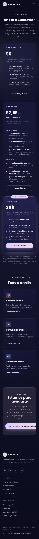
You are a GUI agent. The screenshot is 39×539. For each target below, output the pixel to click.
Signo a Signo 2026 (10, 516)
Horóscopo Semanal (11, 505)
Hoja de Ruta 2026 (10, 512)
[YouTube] (22, 470)
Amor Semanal (8, 508)
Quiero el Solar (20, 246)
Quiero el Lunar (19, 188)
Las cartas (7, 489)
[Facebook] (10, 470)
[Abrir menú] (34, 4)
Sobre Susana (8, 493)
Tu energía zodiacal (10, 482)
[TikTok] (16, 470)
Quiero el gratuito (19, 93)
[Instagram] (5, 470)
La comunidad (8, 486)
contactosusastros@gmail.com (22, 533)
